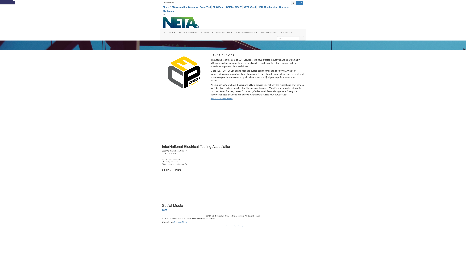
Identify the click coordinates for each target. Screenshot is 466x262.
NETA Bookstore (168, 192)
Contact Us (166, 199)
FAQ (163, 196)
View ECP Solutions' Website (222, 98)
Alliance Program (168, 185)
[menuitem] (181, 7)
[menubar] (233, 9)
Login (300, 2)
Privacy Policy (167, 189)
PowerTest (166, 178)
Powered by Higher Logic (233, 226)
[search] (293, 3)
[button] (169, 32)
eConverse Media (180, 222)
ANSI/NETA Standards (170, 181)
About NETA (166, 174)
